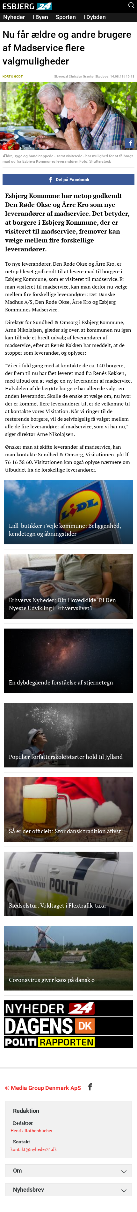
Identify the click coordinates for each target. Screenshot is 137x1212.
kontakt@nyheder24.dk (34, 1149)
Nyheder (14, 17)
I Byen (40, 17)
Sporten (66, 17)
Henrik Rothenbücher (32, 1130)
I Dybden (94, 17)
